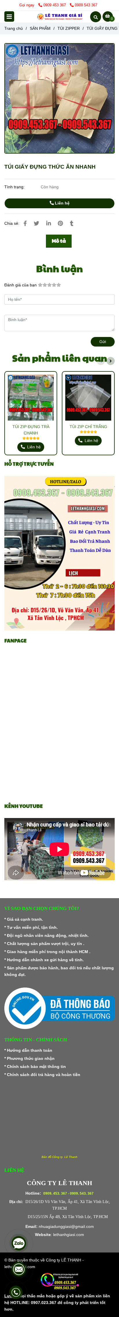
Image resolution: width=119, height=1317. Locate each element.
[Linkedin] (48, 223)
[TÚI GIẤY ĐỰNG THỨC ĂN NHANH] (59, 16)
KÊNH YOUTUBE (23, 806)
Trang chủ (13, 28)
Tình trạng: (15, 187)
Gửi (102, 341)
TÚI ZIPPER (68, 28)
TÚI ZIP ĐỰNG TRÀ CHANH (30, 429)
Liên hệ (62, 203)
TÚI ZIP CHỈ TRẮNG (88, 426)
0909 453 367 (55, 5)
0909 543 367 (86, 5)
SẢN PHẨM (40, 28)
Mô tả (59, 240)
